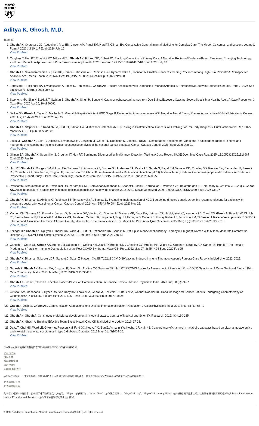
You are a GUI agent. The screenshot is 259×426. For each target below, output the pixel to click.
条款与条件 (10, 353)
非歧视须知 (10, 365)
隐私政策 (8, 357)
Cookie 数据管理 (12, 369)
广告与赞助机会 (12, 386)
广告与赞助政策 (12, 382)
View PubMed (18, 52)
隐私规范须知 (11, 361)
